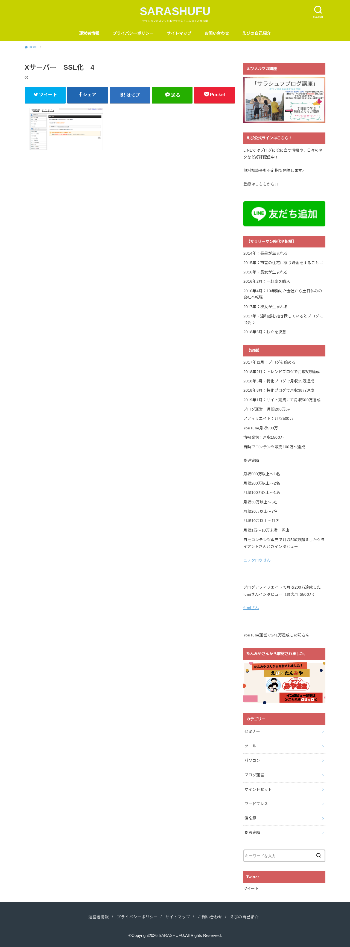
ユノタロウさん (257, 560)
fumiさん (251, 608)
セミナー (252, 731)
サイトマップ (179, 33)
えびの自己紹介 (256, 33)
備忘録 (250, 818)
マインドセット (258, 789)
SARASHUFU (175, 11)
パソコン (252, 760)
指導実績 (252, 832)
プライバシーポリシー (133, 33)
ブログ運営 (254, 775)
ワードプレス (256, 804)
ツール (250, 746)
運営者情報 (89, 33)
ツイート (251, 888)
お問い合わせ (217, 33)
